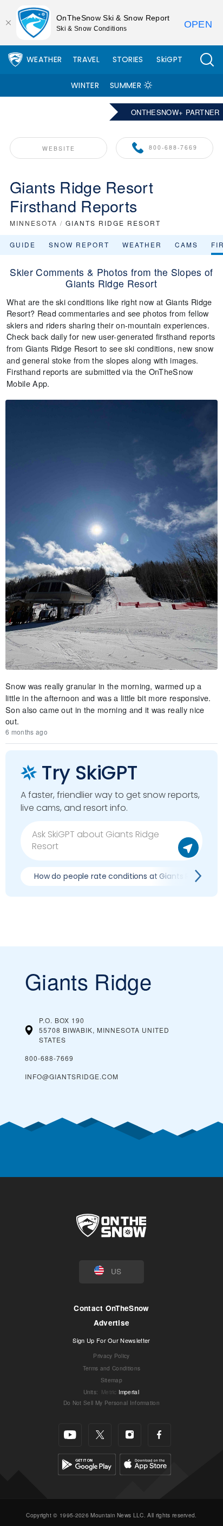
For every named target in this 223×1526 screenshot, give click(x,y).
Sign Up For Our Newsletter (111, 1340)
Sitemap (111, 1380)
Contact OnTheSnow (111, 1308)
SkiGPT (169, 59)
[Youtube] (70, 1435)
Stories (128, 59)
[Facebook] (159, 1435)
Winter (85, 85)
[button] (207, 60)
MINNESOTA (33, 222)
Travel (86, 59)
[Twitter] (100, 1435)
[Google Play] (87, 1462)
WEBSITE (58, 148)
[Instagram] (129, 1435)
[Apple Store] (145, 1462)
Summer (125, 85)
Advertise (112, 1322)
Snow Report (79, 244)
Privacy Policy (111, 1356)
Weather (44, 59)
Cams (186, 244)
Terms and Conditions (111, 1368)
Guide (23, 244)
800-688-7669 (173, 147)
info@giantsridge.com (72, 1076)
